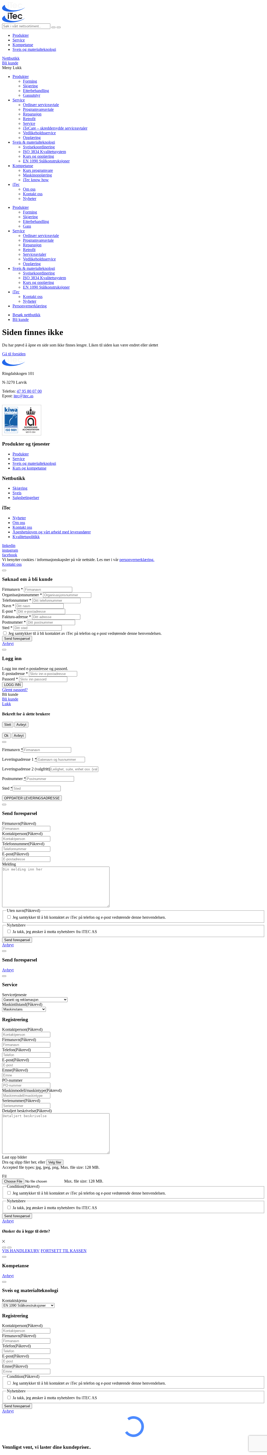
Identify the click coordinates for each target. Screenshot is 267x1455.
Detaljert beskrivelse (27, 1111)
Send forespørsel (17, 639)
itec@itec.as (23, 396)
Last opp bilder (14, 1157)
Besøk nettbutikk (26, 315)
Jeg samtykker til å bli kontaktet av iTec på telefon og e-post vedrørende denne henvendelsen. (85, 633)
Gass (27, 226)
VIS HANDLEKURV (21, 1251)
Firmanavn (12, 589)
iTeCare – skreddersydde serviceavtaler (55, 128)
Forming (30, 81)
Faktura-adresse (16, 616)
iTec (16, 184)
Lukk (6, 704)
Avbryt (8, 643)
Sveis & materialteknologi (34, 142)
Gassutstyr (31, 95)
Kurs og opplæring (38, 156)
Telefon (16, 1050)
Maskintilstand (22, 1004)
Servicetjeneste (14, 995)
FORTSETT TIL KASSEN (64, 1251)
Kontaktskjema (14, 1300)
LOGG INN (12, 685)
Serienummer (21, 1100)
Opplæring (32, 137)
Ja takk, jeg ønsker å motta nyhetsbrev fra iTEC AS (55, 931)
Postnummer (14, 622)
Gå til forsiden (14, 354)
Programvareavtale (38, 109)
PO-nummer (12, 1080)
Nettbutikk (11, 58)
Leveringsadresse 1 (19, 759)
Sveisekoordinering (39, 147)
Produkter (21, 35)
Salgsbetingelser (26, 497)
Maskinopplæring (37, 175)
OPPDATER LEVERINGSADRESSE (32, 798)
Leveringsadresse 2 (26, 769)
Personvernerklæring (30, 306)
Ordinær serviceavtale (41, 104)
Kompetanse (23, 44)
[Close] (4, 570)
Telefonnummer (16, 600)
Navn (8, 606)
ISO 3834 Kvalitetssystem (44, 151)
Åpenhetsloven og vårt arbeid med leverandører (52, 532)
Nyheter (29, 198)
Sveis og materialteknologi (34, 49)
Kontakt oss (33, 194)
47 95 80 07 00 (29, 391)
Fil (4, 1176)
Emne (15, 1070)
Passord (10, 679)
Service (19, 40)
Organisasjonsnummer (22, 595)
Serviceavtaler (34, 254)
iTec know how (36, 180)
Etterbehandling (36, 90)
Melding (9, 864)
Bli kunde (10, 63)
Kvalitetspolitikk (26, 536)
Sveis (17, 493)
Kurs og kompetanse (29, 468)
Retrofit (29, 119)
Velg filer (54, 1162)
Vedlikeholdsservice (39, 133)
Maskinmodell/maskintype (32, 1090)
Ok (6, 736)
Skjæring (30, 86)
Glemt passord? (15, 689)
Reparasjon (32, 114)
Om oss (29, 189)
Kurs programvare (38, 170)
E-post (9, 611)
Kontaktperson (22, 833)
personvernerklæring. (136, 559)
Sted (7, 627)
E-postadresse (15, 673)
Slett (7, 725)
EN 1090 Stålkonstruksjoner (46, 161)
